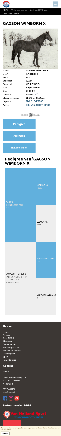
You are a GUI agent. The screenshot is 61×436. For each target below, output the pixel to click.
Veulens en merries (18, 10)
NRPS (5, 10)
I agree (5, 433)
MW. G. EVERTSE (34, 101)
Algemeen (19, 136)
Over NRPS (8, 338)
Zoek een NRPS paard (38, 10)
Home (6, 332)
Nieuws (6, 335)
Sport (5, 357)
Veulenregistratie (11, 347)
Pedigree (19, 124)
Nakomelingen (19, 147)
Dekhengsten (9, 353)
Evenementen (9, 344)
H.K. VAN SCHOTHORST (38, 105)
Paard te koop (9, 360)
